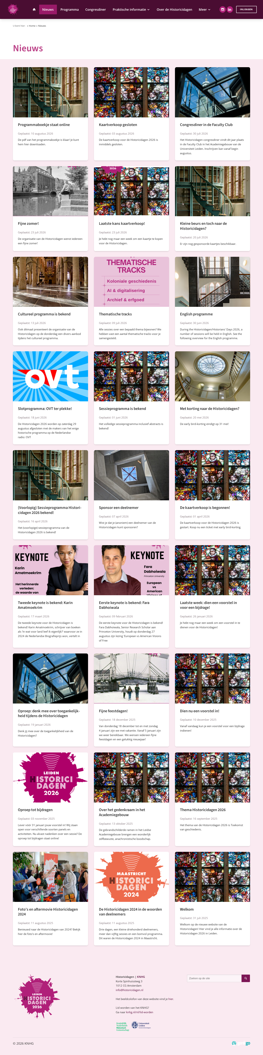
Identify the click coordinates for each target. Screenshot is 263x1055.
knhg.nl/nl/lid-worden (139, 1012)
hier (170, 999)
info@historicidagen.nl (129, 990)
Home (32, 25)
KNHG (141, 977)
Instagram (223, 9)
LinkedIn (230, 9)
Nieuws (42, 25)
